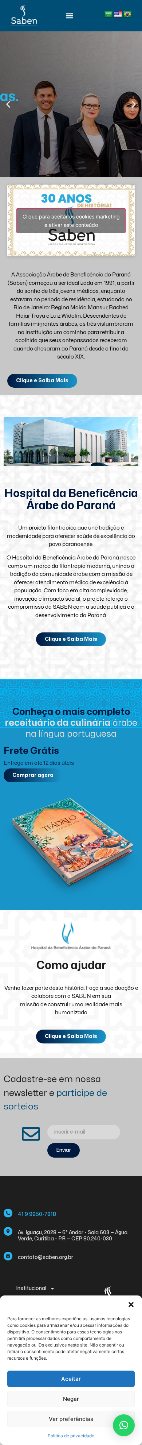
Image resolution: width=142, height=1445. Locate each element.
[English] (118, 14)
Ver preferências (71, 1418)
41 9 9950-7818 (37, 1214)
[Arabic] (108, 14)
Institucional (31, 1288)
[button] (131, 1304)
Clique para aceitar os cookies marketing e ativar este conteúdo (71, 220)
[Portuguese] (127, 14)
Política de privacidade (71, 1435)
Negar (71, 1398)
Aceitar (71, 1378)
